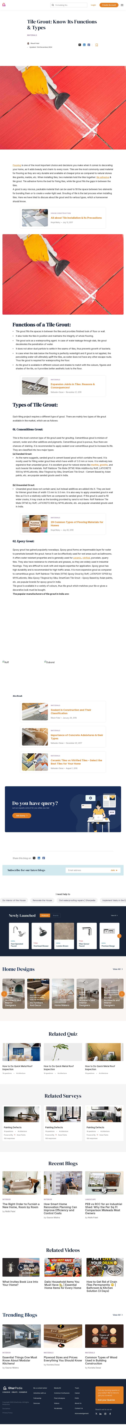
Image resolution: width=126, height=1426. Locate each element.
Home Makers (37, 1005)
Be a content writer (40, 1388)
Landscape (90, 1199)
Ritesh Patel (35, 43)
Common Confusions (62, 1393)
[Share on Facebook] (89, 45)
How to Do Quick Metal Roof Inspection (17, 1068)
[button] (122, 994)
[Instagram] (105, 1413)
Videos (56, 1403)
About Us (78, 1403)
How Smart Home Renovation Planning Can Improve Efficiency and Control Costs (60, 1208)
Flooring (17, 165)
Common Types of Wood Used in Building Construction (101, 1360)
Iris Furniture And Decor (11, 1004)
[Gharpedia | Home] (4, 4)
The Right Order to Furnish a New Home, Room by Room (21, 1205)
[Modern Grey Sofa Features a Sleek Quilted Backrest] (13, 994)
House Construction (61, 213)
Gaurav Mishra (53, 1217)
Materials (32, 35)
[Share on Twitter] (79, 45)
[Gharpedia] (12, 1388)
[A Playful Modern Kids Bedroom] (38, 994)
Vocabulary (58, 1408)
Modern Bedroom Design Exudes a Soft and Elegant (86, 992)
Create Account (109, 5)
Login (93, 5)
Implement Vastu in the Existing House (90, 900)
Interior (6, 1199)
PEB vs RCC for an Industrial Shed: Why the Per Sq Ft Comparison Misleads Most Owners (103, 1208)
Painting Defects (13, 1127)
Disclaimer (6, 1408)
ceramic (77, 557)
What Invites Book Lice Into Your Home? (20, 1283)
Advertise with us (39, 1393)
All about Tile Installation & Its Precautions (76, 217)
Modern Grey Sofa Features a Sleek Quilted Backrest (13, 997)
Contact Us (79, 1408)
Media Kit (57, 1388)
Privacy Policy (7, 1413)
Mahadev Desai (57, 392)
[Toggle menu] (122, 5)
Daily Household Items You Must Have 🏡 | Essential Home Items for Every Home (62, 1284)
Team (77, 1388)
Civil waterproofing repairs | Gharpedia (47, 900)
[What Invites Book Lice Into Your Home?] (20, 1267)
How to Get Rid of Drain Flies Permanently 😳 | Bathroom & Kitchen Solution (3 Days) (102, 1286)
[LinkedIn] (100, 1413)
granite (104, 465)
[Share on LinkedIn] (84, 45)
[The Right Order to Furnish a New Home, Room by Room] (21, 1183)
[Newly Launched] (63, 931)
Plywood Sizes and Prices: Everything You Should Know (63, 1359)
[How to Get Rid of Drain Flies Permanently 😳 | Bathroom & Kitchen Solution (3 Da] (105, 1267)
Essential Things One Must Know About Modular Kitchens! (19, 1360)
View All (116, 969)
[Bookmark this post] (97, 45)
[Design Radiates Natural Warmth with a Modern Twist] (112, 994)
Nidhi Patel (10, 1211)
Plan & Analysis (59, 1398)
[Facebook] (110, 1413)
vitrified (86, 557)
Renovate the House (12, 900)
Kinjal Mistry (55, 222)
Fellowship (37, 1398)
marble (95, 465)
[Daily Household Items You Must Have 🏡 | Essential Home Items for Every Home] (62, 1267)
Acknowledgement (82, 1413)
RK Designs (110, 1005)
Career (77, 1393)
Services (36, 1403)
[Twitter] (96, 1413)
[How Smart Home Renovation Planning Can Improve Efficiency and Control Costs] (63, 1183)
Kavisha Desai (53, 1364)
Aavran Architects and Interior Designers (62, 1002)
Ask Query (20, 816)
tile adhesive (102, 177)
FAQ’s (77, 1398)
